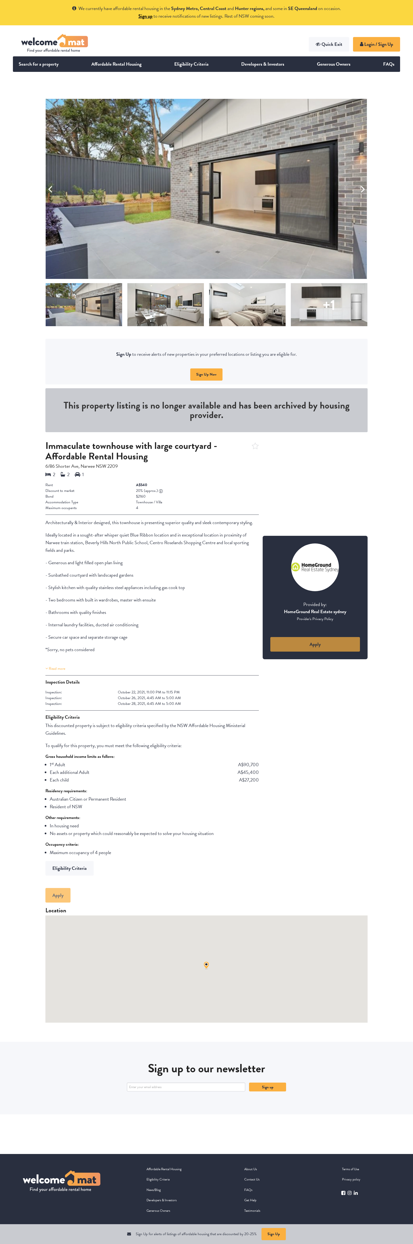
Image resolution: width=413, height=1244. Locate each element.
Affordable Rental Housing (116, 64)
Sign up (267, 1087)
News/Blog (154, 1189)
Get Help (250, 1200)
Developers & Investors (262, 64)
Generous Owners (333, 64)
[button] (363, 189)
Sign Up (273, 1234)
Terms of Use (350, 1169)
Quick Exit (331, 44)
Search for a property (39, 64)
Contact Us (252, 1179)
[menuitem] (174, 1169)
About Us (250, 1169)
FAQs (388, 64)
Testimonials (252, 1210)
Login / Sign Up (378, 44)
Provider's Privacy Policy (315, 619)
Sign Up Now (206, 374)
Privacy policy (351, 1179)
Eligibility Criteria (191, 64)
